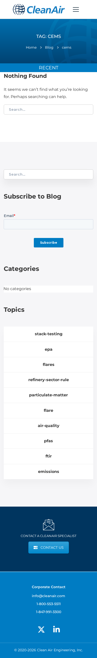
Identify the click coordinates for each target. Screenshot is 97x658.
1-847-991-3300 (48, 612)
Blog (49, 47)
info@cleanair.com (48, 596)
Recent (48, 68)
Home (31, 47)
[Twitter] (41, 630)
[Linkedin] (56, 630)
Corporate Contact (48, 587)
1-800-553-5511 (49, 604)
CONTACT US (52, 547)
